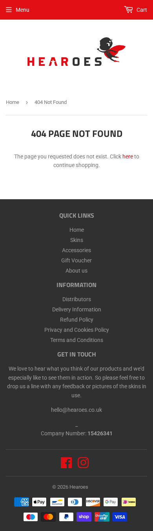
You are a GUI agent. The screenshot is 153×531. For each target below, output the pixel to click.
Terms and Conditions (76, 340)
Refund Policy (76, 319)
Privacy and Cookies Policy (76, 330)
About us (76, 270)
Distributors (76, 299)
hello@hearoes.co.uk (76, 410)
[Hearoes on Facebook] (66, 465)
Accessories (76, 250)
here (127, 156)
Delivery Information (76, 309)
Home (12, 102)
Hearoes (78, 487)
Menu (22, 10)
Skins (76, 240)
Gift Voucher (76, 260)
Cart (141, 10)
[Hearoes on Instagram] (83, 465)
